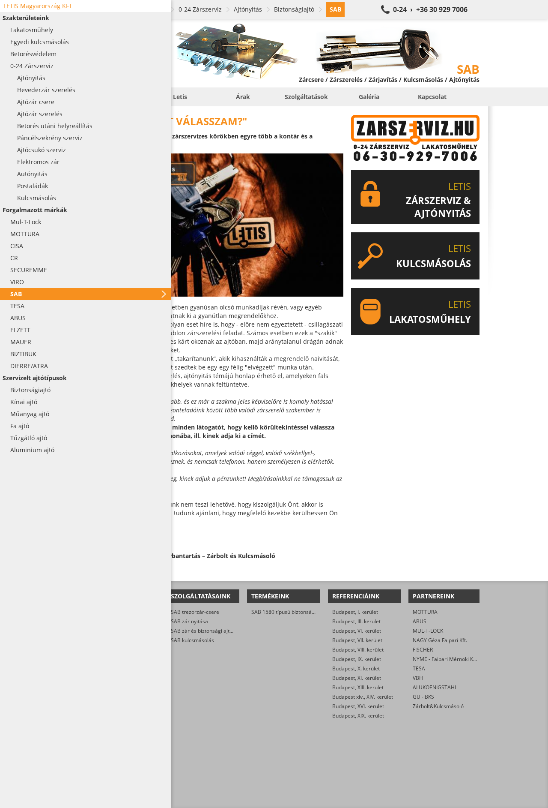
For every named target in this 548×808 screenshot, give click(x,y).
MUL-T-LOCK (428, 630)
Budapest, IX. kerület (356, 659)
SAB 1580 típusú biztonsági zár (288, 612)
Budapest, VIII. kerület (358, 649)
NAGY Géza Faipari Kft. (440, 640)
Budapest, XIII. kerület (358, 687)
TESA (419, 668)
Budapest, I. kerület (355, 612)
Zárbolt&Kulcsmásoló (438, 706)
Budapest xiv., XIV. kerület (362, 696)
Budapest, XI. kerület (356, 678)
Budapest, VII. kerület (357, 640)
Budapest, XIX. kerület (358, 715)
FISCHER (423, 649)
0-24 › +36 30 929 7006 (430, 9)
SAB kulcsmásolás (192, 640)
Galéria (369, 97)
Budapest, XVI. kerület (358, 706)
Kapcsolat (432, 97)
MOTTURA (425, 612)
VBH (418, 678)
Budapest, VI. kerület (356, 630)
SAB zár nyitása (189, 621)
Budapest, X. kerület (356, 668)
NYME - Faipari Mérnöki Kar (445, 659)
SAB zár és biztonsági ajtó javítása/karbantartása (229, 630)
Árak (243, 97)
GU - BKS (423, 696)
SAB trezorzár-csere (195, 612)
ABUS (419, 621)
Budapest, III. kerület (356, 621)
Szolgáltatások (306, 97)
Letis (180, 97)
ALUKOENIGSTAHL (435, 687)
